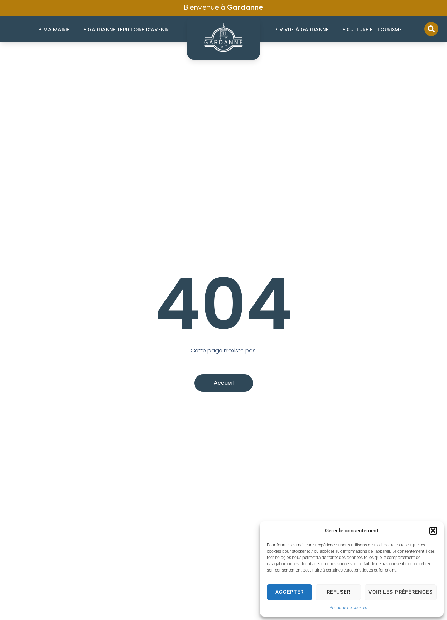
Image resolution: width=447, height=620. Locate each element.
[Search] (431, 29)
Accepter (289, 592)
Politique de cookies (348, 607)
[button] (433, 530)
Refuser (338, 592)
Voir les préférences (400, 592)
